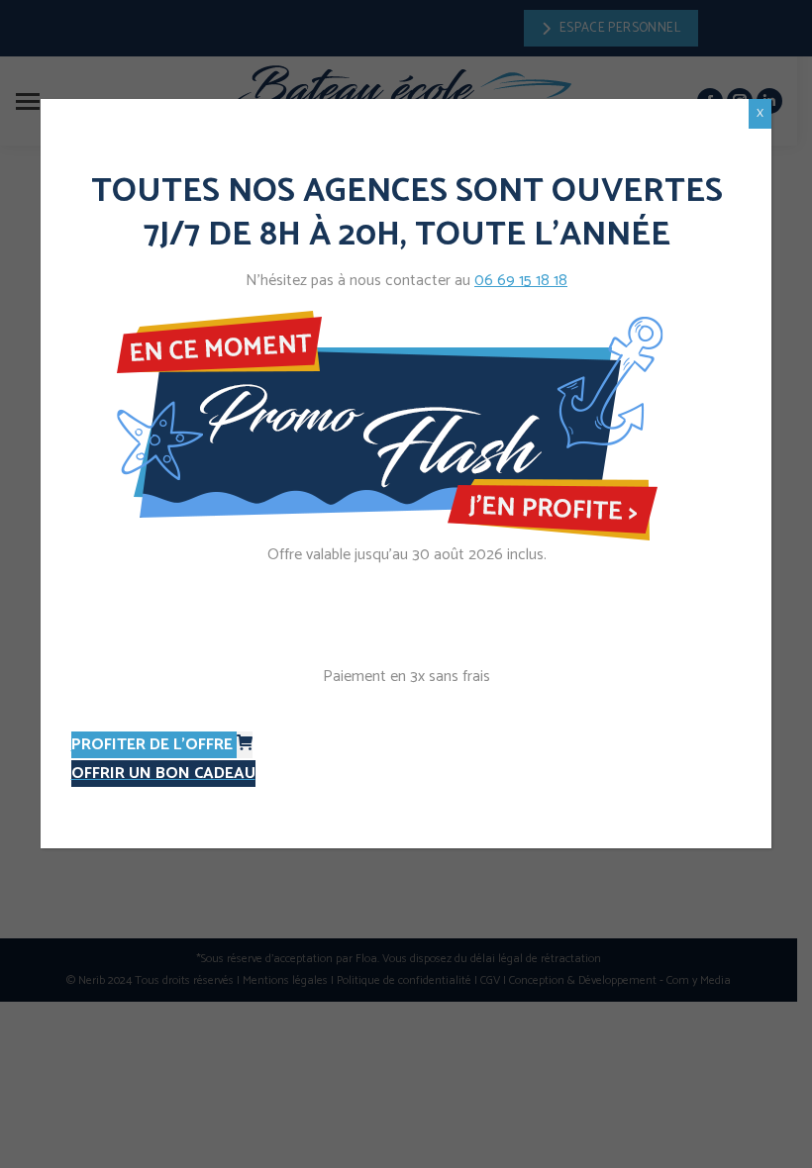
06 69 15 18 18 (520, 280)
